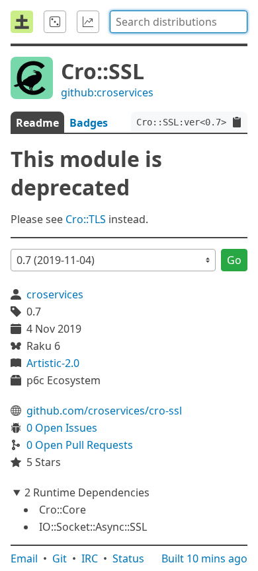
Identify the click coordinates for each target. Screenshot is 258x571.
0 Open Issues (61, 427)
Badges (88, 123)
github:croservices (107, 92)
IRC (89, 558)
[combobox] (178, 22)
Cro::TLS (85, 219)
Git (59, 558)
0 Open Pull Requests (79, 445)
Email (24, 558)
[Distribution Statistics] (88, 22)
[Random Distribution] (55, 22)
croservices (54, 294)
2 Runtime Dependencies (87, 492)
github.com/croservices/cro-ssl (104, 410)
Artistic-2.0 (52, 363)
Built (204, 558)
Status (128, 558)
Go (234, 260)
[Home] (22, 22)
